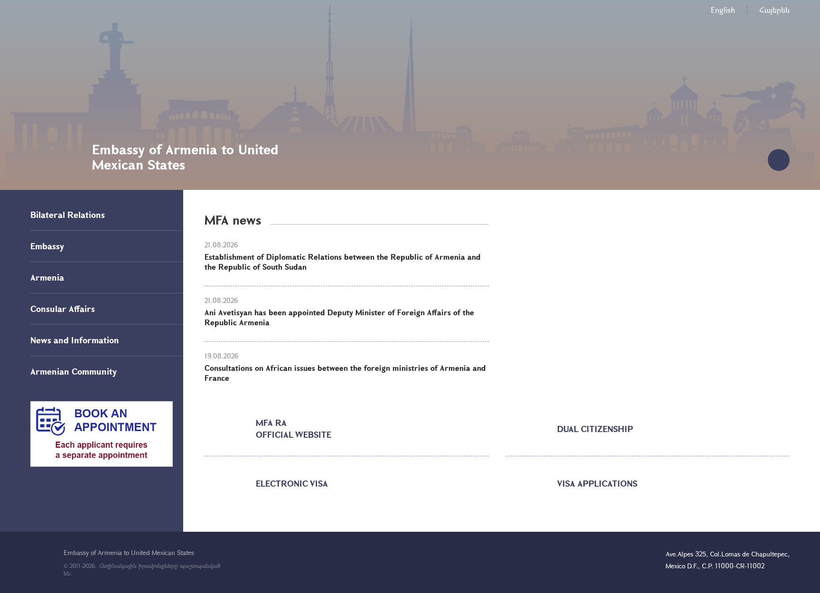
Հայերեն (774, 10)
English (723, 10)
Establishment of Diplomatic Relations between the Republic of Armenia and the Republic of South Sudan (343, 262)
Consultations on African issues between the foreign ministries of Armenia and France (345, 373)
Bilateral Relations (67, 214)
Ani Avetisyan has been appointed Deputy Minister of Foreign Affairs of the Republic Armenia (339, 317)
